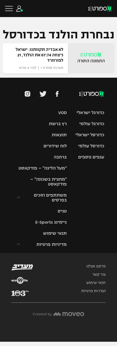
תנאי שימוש (55, 233)
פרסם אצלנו (96, 266)
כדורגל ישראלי (90, 112)
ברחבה (60, 157)
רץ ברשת (58, 123)
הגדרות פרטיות (93, 291)
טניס (62, 211)
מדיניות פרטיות (51, 244)
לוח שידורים (55, 145)
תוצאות (59, 134)
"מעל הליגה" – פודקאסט (42, 168)
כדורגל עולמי (91, 123)
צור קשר (99, 275)
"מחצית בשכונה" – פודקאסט (48, 181)
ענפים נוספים (91, 157)
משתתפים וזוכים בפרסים (50, 197)
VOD (62, 112)
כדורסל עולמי (91, 145)
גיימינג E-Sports (51, 222)
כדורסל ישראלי (89, 134)
